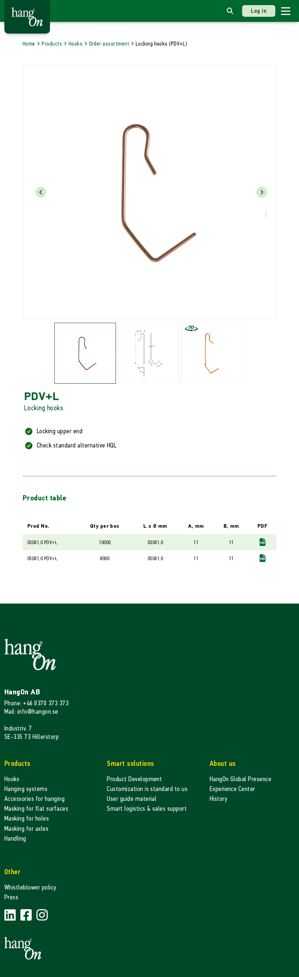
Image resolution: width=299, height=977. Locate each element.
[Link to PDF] (262, 542)
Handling (15, 838)
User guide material (131, 799)
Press (11, 897)
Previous (40, 192)
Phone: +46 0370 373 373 (36, 703)
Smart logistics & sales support (147, 809)
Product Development (134, 779)
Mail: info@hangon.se (31, 711)
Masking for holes (26, 818)
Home (29, 43)
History (218, 799)
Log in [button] (259, 11)
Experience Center (232, 789)
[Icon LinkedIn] (11, 915)
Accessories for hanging (34, 799)
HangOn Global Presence (241, 779)
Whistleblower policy (30, 887)
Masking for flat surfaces (36, 809)
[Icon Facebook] (27, 915)
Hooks (75, 43)
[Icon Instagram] (42, 915)
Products (52, 43)
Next (261, 192)
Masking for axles (26, 829)
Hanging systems (25, 789)
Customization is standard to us (147, 789)
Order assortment (109, 43)
